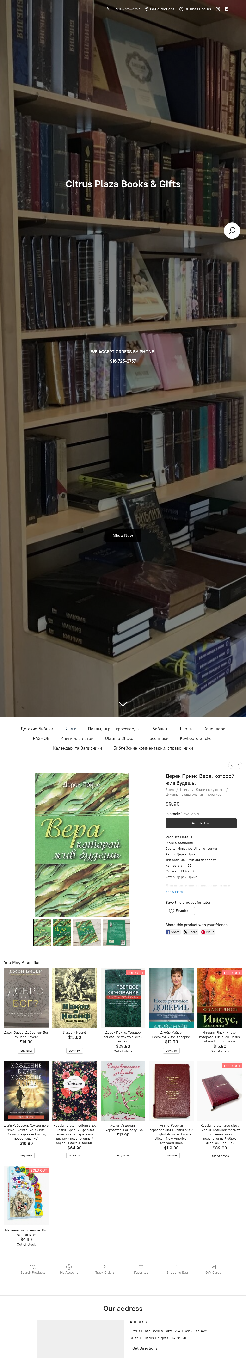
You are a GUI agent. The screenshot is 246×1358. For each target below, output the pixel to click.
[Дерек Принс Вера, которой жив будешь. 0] (42, 932)
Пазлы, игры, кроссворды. (114, 728)
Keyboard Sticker (196, 738)
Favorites (141, 1273)
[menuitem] (231, 765)
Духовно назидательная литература (193, 795)
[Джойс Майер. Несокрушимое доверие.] (171, 998)
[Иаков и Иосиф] (74, 998)
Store (170, 790)
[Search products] (232, 230)
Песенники (157, 738)
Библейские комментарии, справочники (153, 748)
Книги (70, 728)
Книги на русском (210, 790)
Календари (214, 728)
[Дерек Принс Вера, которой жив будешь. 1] (62, 932)
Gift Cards (213, 1273)
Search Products (32, 1273)
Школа (185, 728)
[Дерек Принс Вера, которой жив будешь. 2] (87, 932)
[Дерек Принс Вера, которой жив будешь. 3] (116, 932)
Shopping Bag (177, 1273)
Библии (159, 728)
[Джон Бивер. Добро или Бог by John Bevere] (26, 998)
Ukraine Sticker (120, 738)
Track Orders (105, 1273)
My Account (69, 1273)
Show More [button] (174, 892)
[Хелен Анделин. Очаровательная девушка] (123, 1091)
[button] (180, 911)
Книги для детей (77, 738)
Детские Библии (37, 728)
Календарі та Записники (77, 748)
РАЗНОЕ (41, 738)
